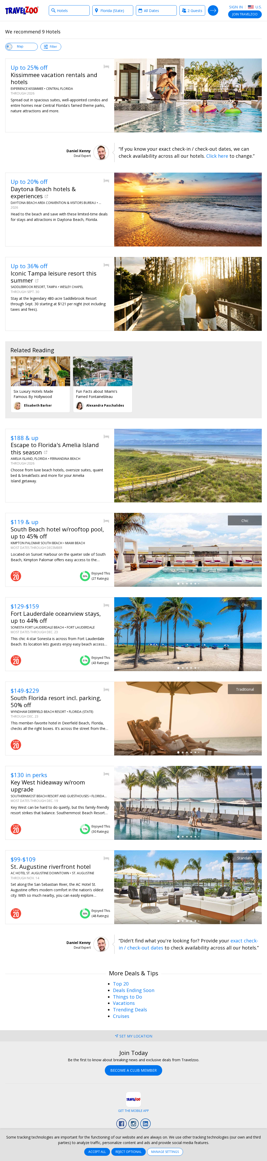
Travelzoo (22, 10)
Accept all (97, 1152)
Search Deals (213, 10)
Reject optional (129, 1152)
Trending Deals (130, 1009)
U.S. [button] (258, 6)
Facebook (121, 1123)
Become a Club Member (133, 1070)
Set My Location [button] (135, 1036)
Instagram (133, 1123)
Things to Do (127, 997)
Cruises (121, 1016)
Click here (217, 156)
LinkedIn (145, 1123)
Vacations (124, 1003)
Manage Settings (165, 1152)
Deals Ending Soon (133, 990)
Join (245, 14)
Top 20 (121, 984)
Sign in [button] (236, 6)
